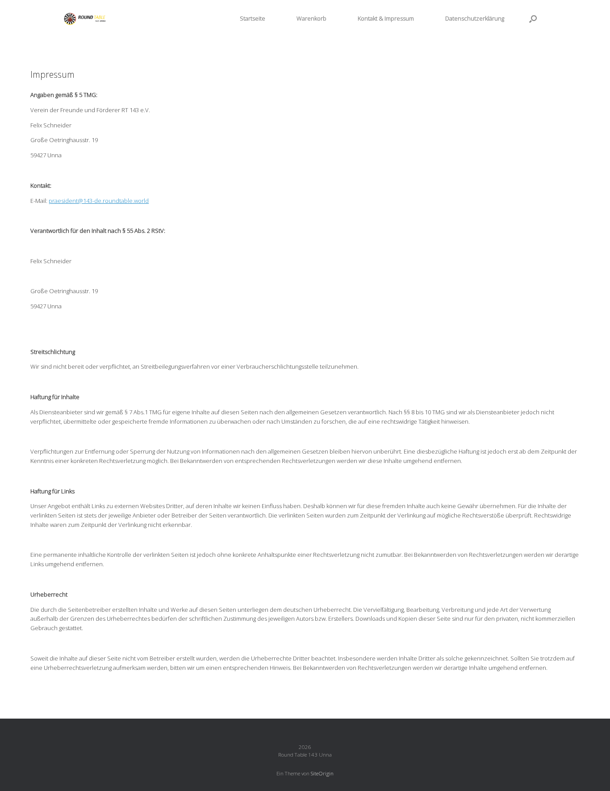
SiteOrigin (322, 773)
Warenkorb (311, 18)
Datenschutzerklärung (474, 18)
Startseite (252, 18)
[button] (533, 18)
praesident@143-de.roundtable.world (99, 201)
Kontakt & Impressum (386, 18)
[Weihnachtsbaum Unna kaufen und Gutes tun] (86, 18)
